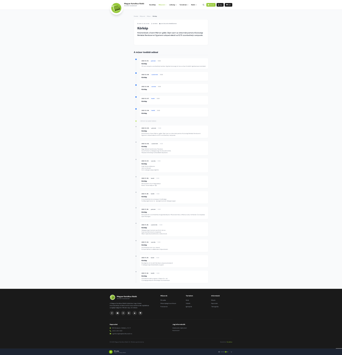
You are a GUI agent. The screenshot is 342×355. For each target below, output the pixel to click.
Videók (188, 303)
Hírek (187, 300)
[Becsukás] (231, 351)
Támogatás (215, 307)
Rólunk (213, 300)
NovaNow (229, 342)
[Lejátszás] (111, 352)
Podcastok (164, 307)
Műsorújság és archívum (168, 303)
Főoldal (136, 16)
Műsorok (142, 16)
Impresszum (176, 330)
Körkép (144, 64)
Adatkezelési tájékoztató (179, 328)
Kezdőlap (152, 5)
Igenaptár (189, 307)
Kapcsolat (214, 303)
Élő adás (163, 300)
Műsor (149, 16)
